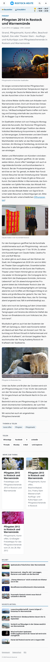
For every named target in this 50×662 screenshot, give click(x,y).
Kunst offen (7, 427)
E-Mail (25, 445)
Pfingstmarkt (30, 427)
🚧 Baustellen (7, 10)
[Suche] (39, 3)
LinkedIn (34, 440)
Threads (6, 445)
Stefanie (16, 28)
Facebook (18, 440)
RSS (25, 652)
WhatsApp (7, 440)
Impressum (6, 652)
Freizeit (5, 16)
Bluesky (16, 445)
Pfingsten (18, 427)
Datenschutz (16, 652)
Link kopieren (37, 445)
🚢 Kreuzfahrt (20, 10)
